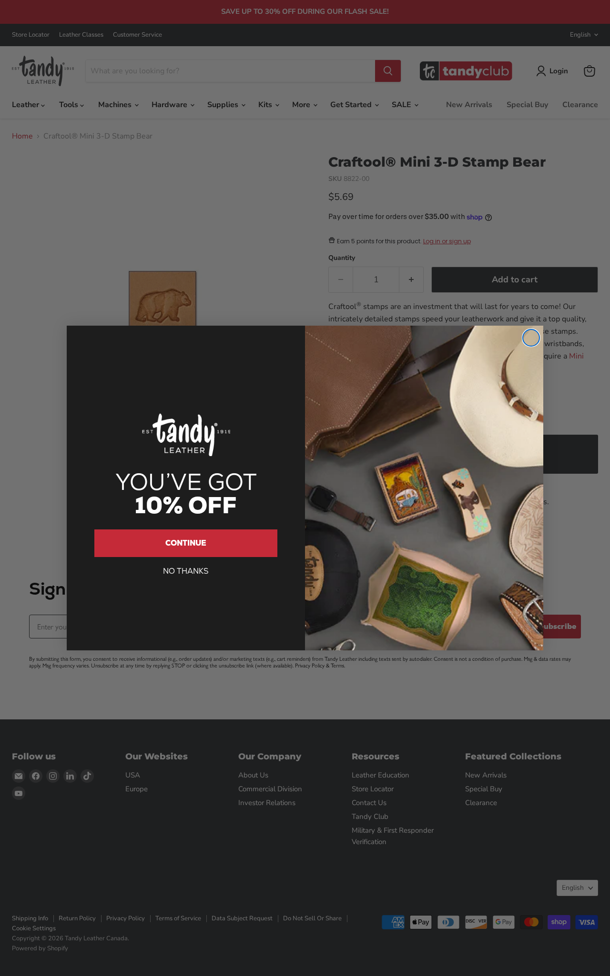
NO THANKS (186, 571)
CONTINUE (185, 543)
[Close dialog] (531, 337)
